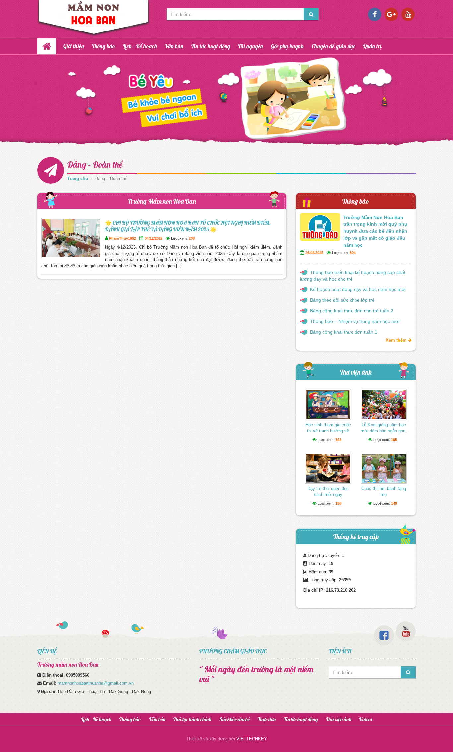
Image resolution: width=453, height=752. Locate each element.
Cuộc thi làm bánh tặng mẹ (383, 491)
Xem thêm (397, 340)
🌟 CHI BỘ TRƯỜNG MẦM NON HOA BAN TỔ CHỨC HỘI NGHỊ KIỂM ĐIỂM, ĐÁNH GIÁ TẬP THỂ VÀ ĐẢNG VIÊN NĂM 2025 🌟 (187, 226)
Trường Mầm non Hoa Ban (162, 201)
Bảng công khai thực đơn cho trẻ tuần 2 (351, 310)
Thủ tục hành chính (192, 719)
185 (394, 440)
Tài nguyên (250, 46)
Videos (365, 719)
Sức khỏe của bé (234, 719)
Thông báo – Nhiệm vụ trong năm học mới (354, 321)
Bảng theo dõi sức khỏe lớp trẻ (342, 300)
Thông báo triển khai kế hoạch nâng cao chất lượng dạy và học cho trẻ (352, 276)
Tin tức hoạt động (210, 46)
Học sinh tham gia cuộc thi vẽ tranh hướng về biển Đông (328, 430)
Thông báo (103, 46)
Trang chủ (77, 178)
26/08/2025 (314, 253)
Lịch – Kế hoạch (140, 46)
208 (192, 238)
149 (394, 503)
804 (353, 253)
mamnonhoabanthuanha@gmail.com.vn (96, 683)
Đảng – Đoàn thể (94, 164)
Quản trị (372, 46)
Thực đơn (267, 719)
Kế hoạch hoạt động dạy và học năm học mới (358, 289)
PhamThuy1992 (122, 238)
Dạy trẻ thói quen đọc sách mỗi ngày (328, 491)
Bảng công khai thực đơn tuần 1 (343, 332)
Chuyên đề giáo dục (333, 46)
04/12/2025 (153, 238)
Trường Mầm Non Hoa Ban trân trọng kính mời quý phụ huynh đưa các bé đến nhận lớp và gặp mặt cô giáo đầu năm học (375, 231)
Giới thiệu (73, 46)
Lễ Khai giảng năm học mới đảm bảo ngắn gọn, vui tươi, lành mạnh (384, 430)
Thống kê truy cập (356, 537)
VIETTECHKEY (251, 738)
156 (338, 503)
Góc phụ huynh (287, 46)
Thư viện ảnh (356, 372)
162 (338, 440)
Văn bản (174, 46)
